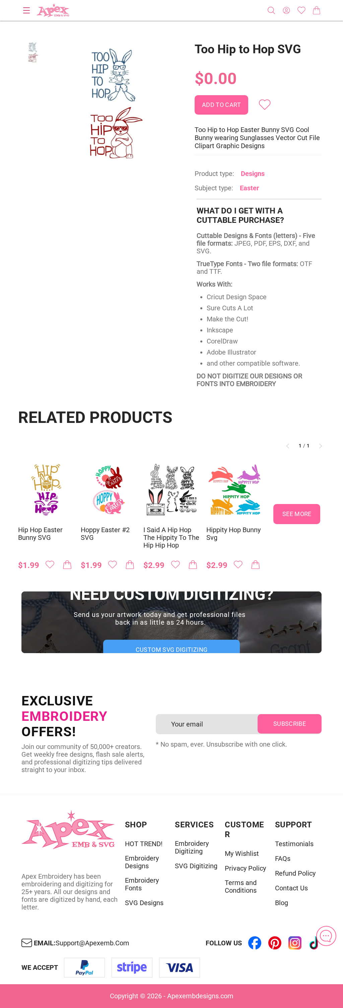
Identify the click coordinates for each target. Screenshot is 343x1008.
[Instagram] (294, 943)
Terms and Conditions (241, 886)
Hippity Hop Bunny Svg (233, 534)
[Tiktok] (315, 943)
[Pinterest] (274, 943)
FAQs (282, 859)
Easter (249, 188)
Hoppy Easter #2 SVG (105, 534)
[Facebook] (254, 943)
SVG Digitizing (196, 866)
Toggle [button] (26, 10)
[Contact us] (326, 936)
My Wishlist (242, 854)
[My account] (286, 10)
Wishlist (301, 10)
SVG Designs (144, 903)
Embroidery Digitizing (192, 847)
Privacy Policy (245, 868)
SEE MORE (297, 513)
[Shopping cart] (317, 10)
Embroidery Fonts (142, 884)
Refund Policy (295, 873)
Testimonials (294, 844)
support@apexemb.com (92, 943)
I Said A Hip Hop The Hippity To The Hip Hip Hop (171, 537)
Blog (281, 903)
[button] (114, 104)
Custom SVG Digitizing (172, 649)
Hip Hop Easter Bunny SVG (40, 534)
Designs (253, 174)
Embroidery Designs (142, 862)
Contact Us (291, 888)
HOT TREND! (143, 844)
